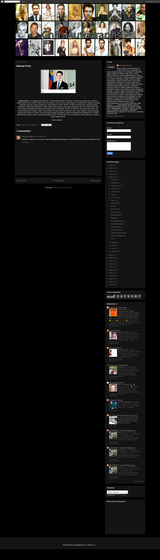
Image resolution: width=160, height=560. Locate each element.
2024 (111, 171)
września (114, 188)
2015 (111, 273)
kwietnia (114, 242)
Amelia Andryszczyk (117, 224)
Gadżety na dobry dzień (118, 307)
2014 (111, 276)
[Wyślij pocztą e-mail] (42, 125)
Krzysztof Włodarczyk (118, 236)
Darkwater (114, 218)
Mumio (113, 206)
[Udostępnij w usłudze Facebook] (48, 125)
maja (113, 200)
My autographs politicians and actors (123, 415)
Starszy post (95, 180)
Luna (112, 239)
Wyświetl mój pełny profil (115, 116)
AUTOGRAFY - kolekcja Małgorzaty (122, 430)
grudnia (114, 180)
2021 (111, 255)
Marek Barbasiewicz (118, 221)
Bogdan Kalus (122, 367)
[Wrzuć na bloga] (44, 125)
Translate (123, 495)
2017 (111, 267)
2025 (111, 168)
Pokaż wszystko (139, 481)
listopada (114, 183)
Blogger (94, 545)
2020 (111, 258)
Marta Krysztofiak (27, 136)
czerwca (114, 197)
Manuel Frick (115, 209)
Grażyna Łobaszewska (118, 233)
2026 (111, 165)
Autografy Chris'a (125, 65)
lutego (113, 248)
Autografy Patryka (116, 400)
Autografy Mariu (115, 348)
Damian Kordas (116, 227)
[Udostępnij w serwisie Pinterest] (50, 125)
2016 (111, 270)
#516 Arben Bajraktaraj (125, 402)
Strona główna (58, 180)
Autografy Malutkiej (116, 383)
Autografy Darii (114, 330)
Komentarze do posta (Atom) (62, 187)
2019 (111, 261)
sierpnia (114, 191)
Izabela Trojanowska (124, 332)
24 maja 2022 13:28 (40, 136)
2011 (111, 285)
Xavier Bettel (115, 203)
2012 (111, 282)
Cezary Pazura (116, 212)
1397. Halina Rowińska (125, 384)
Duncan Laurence (117, 230)
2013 (111, 279)
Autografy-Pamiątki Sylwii (118, 365)
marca (113, 245)
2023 (111, 174)
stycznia (114, 251)
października (115, 186)
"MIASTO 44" (122, 432)
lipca (113, 194)
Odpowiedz (25, 142)
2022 (111, 177)
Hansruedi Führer (123, 350)
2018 (111, 264)
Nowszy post (21, 180)
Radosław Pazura (117, 215)
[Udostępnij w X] (46, 125)
